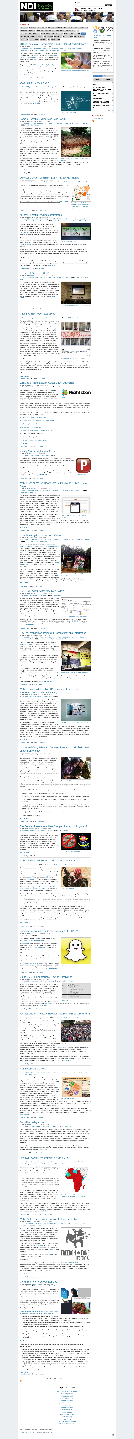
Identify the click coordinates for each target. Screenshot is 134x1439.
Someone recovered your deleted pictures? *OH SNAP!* (48, 931)
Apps (38, 27)
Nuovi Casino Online (81, 10)
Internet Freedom (45, 33)
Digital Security (49, 30)
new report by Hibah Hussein (34, 700)
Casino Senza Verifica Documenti (67, 1421)
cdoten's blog (24, 856)
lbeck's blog (24, 446)
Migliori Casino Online (67, 1400)
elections (29, 877)
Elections (79, 48)
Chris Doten (47, 1254)
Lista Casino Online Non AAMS (67, 1423)
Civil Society (59, 27)
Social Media (81, 36)
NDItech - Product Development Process (41, 214)
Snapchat (26, 943)
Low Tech (66, 33)
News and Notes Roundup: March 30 (101, 83)
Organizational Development (35, 36)
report (24, 569)
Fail (78, 30)
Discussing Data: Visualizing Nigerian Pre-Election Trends (49, 177)
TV (29, 39)
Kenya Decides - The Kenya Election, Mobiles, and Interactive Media (55, 1013)
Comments (40, 78)
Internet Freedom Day (35, 1167)
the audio (53, 1249)
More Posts (110, 110)
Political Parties (58, 36)
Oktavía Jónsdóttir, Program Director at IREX (33, 437)
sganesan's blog (25, 114)
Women (53, 39)
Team (94, 8)
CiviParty (108, 35)
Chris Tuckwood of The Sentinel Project (31, 427)
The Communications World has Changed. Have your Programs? (53, 826)
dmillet (32, 753)
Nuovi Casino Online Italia (67, 1418)
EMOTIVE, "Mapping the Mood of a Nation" (42, 590)
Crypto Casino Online (67, 1393)
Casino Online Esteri (67, 1411)
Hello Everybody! (98, 98)
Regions (97, 79)
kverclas (32, 694)
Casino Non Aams (67, 1409)
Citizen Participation (35, 48)
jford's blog (24, 173)
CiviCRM (46, 55)
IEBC (25, 1000)
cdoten (32, 828)
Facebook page (38, 1245)
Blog (76, 8)
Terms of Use (31, 1432)
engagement (34, 876)
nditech (32, 46)
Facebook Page (61, 1047)
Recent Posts (98, 76)
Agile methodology (25, 244)
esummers (32, 180)
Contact (100, 8)
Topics (108, 79)
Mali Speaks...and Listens (33, 1068)
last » (61, 1378)
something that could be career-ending (32, 940)
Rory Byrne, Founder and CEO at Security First (33, 440)
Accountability (24, 27)
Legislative (54, 33)
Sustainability (24, 39)
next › (55, 1378)
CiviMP (95, 37)
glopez (31, 863)
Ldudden (32, 316)
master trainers (49, 1003)
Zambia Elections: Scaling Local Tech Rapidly (43, 118)
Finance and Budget (26, 33)
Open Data (23, 36)
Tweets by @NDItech (97, 118)
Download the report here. (28, 1341)
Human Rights (36, 33)
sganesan (32, 85)
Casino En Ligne (67, 1405)
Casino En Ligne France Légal (67, 1404)
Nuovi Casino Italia (67, 1416)
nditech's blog (24, 78)
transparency (48, 876)
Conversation (31, 30)
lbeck (31, 385)
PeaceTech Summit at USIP (34, 273)
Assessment (44, 27)
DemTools (83, 8)
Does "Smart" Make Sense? (34, 82)
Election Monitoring (71, 30)
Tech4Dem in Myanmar (32, 1122)
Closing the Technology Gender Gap (38, 1281)
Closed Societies (67, 27)
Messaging (74, 33)
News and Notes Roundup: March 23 (101, 94)
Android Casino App (67, 1412)
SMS (75, 36)
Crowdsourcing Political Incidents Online (40, 535)
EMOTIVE (75, 621)
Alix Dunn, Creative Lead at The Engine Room (33, 417)
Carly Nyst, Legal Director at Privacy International (34, 424)
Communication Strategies (81, 27)
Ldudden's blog (25, 378)
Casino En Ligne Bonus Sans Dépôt (67, 1391)
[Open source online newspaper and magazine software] (113, 1435)
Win (49, 39)
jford (31, 121)
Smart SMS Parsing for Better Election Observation (46, 976)
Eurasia (84, 318)
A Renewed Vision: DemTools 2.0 (102, 106)
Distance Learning (59, 30)
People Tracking (48, 36)
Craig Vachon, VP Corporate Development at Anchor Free (36, 430)
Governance (58, 87)
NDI (51, 1432)
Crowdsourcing (40, 30)
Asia (33, 637)
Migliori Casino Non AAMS (67, 1398)
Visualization (43, 39)
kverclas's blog (25, 742)
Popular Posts (108, 76)
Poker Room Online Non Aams (67, 1414)
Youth (58, 39)
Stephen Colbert (40, 947)
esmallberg (33, 1284)
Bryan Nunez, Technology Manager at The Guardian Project (37, 420)
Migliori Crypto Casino (67, 1396)
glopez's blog (24, 926)
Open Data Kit (47, 522)
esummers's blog (25, 210)
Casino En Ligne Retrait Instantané (67, 1425)
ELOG (34, 988)
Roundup (70, 36)
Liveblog (61, 33)
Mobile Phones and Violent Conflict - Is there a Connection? (50, 860)
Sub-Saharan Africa (36, 125)
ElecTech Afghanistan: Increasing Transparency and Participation (53, 632)
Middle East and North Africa (53, 865)
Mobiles (84, 33)
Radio (65, 36)
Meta (79, 33)
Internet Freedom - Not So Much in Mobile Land (44, 1157)
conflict (32, 879)
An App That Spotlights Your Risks (37, 451)
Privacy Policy (23, 1432)
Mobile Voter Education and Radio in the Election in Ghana (49, 1219)
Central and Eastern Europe (58, 50)
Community (24, 30)
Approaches (32, 27)
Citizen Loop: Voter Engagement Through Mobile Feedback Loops (53, 44)
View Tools (110, 70)
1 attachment (42, 1214)
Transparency (35, 39)
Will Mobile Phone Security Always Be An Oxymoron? (47, 382)
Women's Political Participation (43, 1164)
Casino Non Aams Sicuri (67, 1395)
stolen (52, 134)
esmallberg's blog (25, 1374)
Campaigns (51, 27)
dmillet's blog (24, 821)
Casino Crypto (93, 10)
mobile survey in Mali (33, 1082)
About (89, 8)
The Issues (102, 35)
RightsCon (27, 412)
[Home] (37, 11)
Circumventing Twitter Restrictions (37, 313)
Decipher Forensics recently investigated (31, 963)
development (47, 877)
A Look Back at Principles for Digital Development (101, 102)
